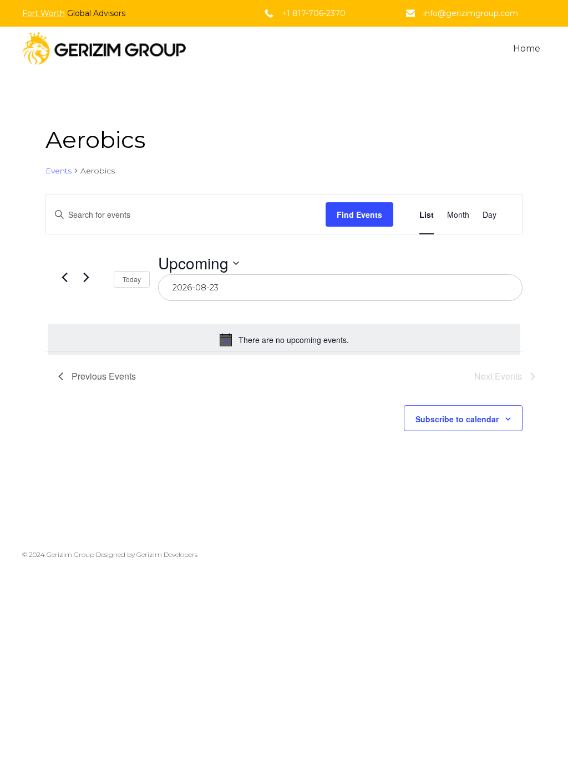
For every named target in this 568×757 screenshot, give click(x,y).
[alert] (284, 339)
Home (526, 48)
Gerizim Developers (166, 554)
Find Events (359, 214)
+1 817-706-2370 (314, 13)
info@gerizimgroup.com (470, 13)
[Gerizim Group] (104, 48)
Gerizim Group (70, 554)
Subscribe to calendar (457, 418)
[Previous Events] (65, 277)
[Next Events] (86, 277)
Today (132, 279)
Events (58, 171)
